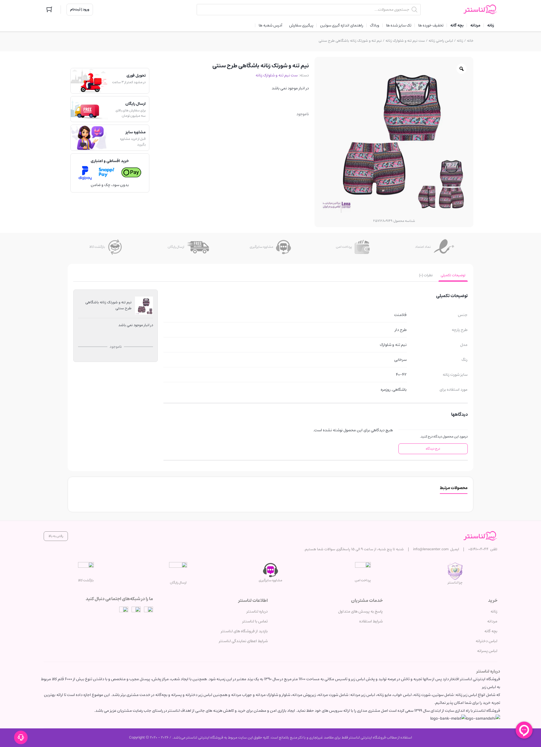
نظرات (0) (426, 275)
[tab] (453, 275)
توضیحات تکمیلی (453, 275)
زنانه (460, 40)
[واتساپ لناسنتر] (123, 611)
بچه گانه (490, 631)
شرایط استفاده (371, 621)
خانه (470, 40)
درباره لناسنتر (257, 611)
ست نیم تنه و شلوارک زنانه (405, 40)
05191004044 (478, 549)
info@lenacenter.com (431, 549)
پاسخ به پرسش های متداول (360, 611)
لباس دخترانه (486, 641)
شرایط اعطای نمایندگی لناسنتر (243, 641)
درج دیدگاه (433, 449)
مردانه (492, 621)
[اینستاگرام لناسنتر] (148, 611)
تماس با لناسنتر (255, 621)
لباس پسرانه (487, 650)
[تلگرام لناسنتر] (136, 611)
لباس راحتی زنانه (441, 40)
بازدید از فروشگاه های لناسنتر (244, 631)
